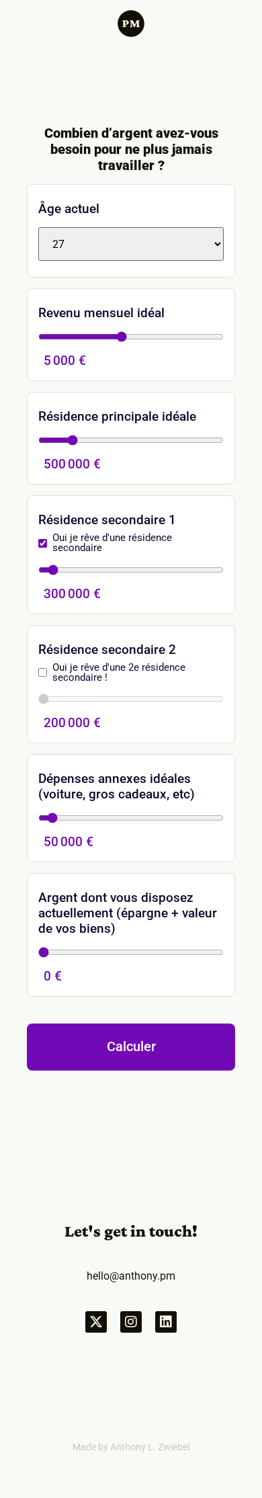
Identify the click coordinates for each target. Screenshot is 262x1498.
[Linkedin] (166, 1322)
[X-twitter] (96, 1322)
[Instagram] (131, 1322)
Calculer (131, 1046)
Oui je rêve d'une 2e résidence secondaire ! (118, 673)
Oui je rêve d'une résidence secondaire (112, 543)
